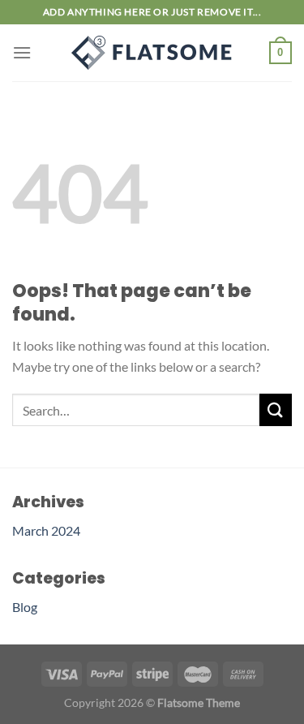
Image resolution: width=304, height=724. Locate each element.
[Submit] (275, 409)
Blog (24, 606)
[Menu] (22, 52)
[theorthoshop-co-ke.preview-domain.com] (152, 53)
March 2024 (46, 530)
